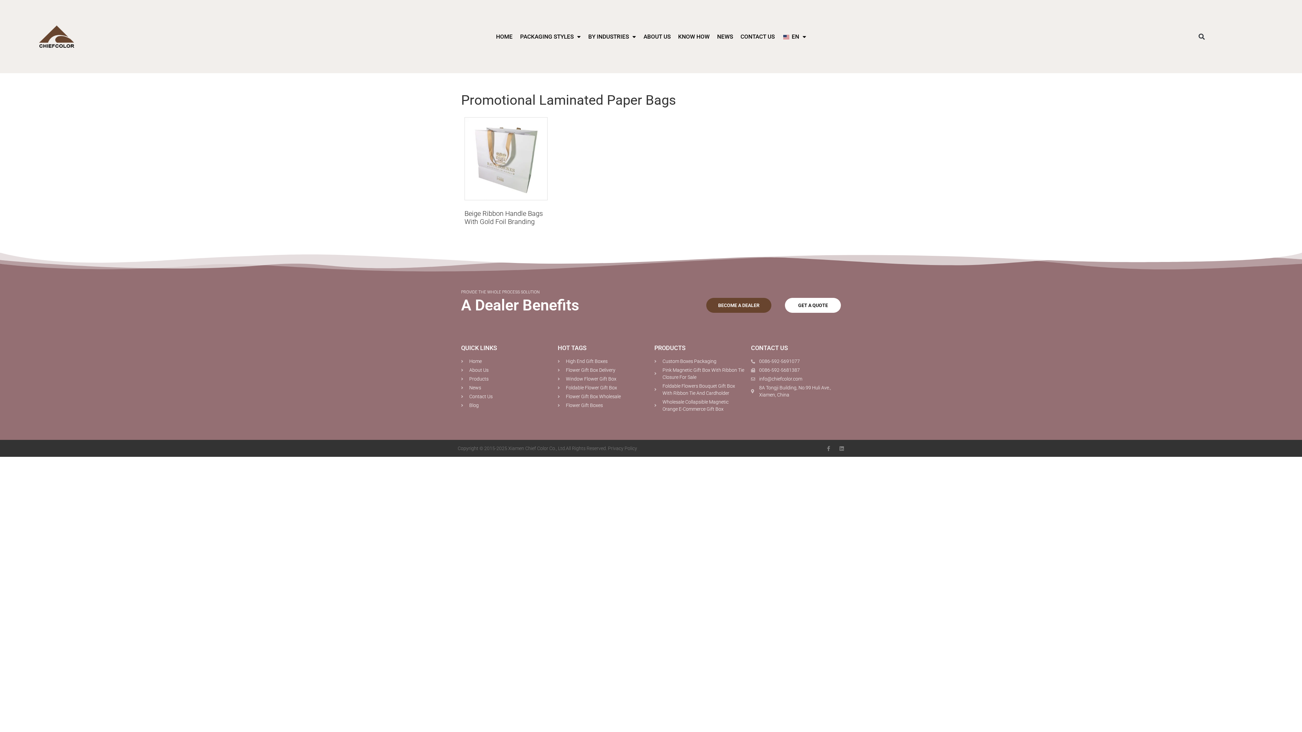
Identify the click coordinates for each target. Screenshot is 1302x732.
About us (657, 36)
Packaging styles (547, 36)
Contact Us (758, 36)
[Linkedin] (841, 448)
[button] (1201, 36)
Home (504, 36)
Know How (694, 36)
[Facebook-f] (828, 448)
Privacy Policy (622, 448)
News (725, 36)
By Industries (608, 36)
